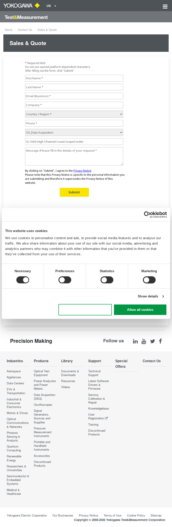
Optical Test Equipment (41, 373)
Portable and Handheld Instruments (42, 446)
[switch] (64, 279)
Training (93, 424)
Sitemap (156, 515)
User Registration (96, 416)
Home (8, 29)
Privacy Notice (88, 515)
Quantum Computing (14, 448)
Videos (65, 387)
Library (67, 360)
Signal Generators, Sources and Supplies (42, 416)
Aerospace (14, 371)
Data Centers (15, 383)
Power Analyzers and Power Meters (45, 385)
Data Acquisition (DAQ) (44, 397)
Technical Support (94, 373)
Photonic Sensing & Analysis (13, 436)
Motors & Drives (17, 413)
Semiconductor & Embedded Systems (18, 480)
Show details (148, 296)
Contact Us (25, 29)
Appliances (14, 377)
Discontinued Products (42, 464)
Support (94, 360)
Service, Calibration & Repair (96, 398)
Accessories (42, 456)
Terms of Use (112, 515)
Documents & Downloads (70, 373)
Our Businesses (62, 515)
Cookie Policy (136, 515)
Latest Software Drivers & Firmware (98, 385)
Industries (15, 360)
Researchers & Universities (16, 468)
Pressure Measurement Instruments (43, 432)
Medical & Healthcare (14, 492)
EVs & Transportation (16, 391)
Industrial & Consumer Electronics (14, 403)
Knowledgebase (98, 408)
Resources (68, 381)
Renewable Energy (14, 458)
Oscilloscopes (43, 404)
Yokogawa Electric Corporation (27, 515)
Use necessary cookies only (85, 310)
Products (41, 360)
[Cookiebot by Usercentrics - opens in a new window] (147, 214)
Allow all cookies (140, 310)
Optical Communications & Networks (18, 423)
